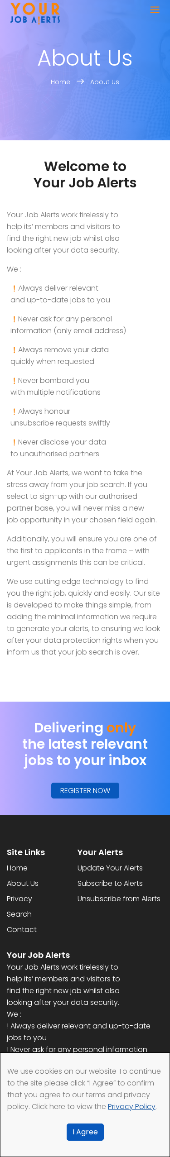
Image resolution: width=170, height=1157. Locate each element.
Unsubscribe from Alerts (119, 899)
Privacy (19, 899)
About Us (104, 81)
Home (61, 81)
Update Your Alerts (110, 868)
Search (19, 914)
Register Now (85, 790)
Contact (22, 929)
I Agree (85, 1132)
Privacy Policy (131, 1106)
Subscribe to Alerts (110, 883)
